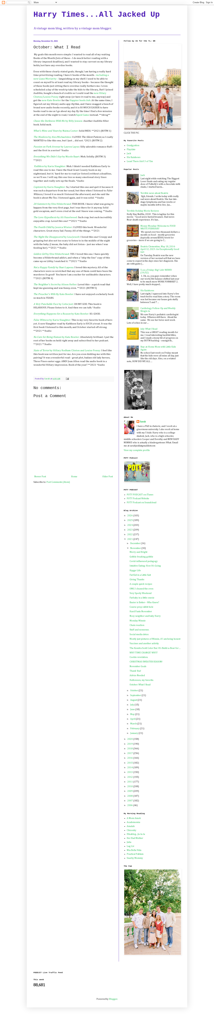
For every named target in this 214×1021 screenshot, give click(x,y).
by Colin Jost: (53, 304)
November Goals (138, 666)
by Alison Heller (55, 284)
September (136, 695)
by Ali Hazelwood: (55, 217)
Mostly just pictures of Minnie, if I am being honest (155, 639)
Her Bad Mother (135, 838)
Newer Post (40, 476)
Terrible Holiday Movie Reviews (143, 211)
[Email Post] (67, 379)
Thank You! (135, 671)
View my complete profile (137, 450)
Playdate (131, 149)
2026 (130, 515)
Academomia (133, 822)
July (132, 705)
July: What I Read (148, 329)
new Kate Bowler (51, 100)
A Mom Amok (134, 818)
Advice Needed (137, 675)
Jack (129, 153)
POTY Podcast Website (138, 498)
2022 (130, 534)
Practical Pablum (135, 854)
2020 (130, 739)
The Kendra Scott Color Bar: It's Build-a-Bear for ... (155, 648)
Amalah (131, 826)
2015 (130, 763)
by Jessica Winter (52, 227)
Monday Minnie (138, 621)
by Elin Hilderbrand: (51, 254)
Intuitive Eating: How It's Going (145, 566)
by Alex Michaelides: (52, 137)
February (135, 728)
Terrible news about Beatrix (154, 193)
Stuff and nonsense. (139, 630)
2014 (130, 767)
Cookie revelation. (139, 657)
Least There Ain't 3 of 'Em (140, 161)
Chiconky (131, 830)
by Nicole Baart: (56, 156)
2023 (130, 530)
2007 (130, 801)
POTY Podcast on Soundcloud (141, 502)
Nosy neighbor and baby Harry (145, 616)
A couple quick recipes (141, 584)
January (134, 733)
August (134, 700)
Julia (129, 842)
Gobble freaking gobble (141, 557)
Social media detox (139, 634)
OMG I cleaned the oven (141, 589)
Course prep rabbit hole (141, 607)
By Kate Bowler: (53, 294)
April (133, 719)
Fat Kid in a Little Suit (140, 575)
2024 (130, 525)
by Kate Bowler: (61, 314)
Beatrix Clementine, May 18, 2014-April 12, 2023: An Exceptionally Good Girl (159, 249)
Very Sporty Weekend (140, 593)
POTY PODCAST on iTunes (140, 495)
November (135, 548)
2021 (130, 539)
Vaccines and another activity (144, 643)
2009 (130, 791)
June (132, 709)
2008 (130, 796)
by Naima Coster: (56, 131)
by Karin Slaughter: (50, 166)
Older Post (107, 476)
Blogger (113, 999)
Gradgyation (133, 145)
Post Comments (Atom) (58, 482)
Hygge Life (135, 570)
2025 (130, 520)
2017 (130, 753)
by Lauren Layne (56, 146)
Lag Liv (130, 846)
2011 (130, 782)
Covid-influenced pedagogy (144, 561)
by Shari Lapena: (53, 267)
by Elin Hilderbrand (52, 204)
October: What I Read (140, 685)
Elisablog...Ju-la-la (136, 834)
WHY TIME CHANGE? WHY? (144, 653)
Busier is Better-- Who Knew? (144, 602)
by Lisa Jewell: (56, 237)
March (133, 724)
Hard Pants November (141, 611)
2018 (130, 748)
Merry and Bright (138, 552)
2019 (130, 744)
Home (74, 476)
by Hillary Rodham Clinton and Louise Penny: (67, 350)
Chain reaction (137, 625)
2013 (130, 772)
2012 (130, 777)
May (132, 714)
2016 (130, 758)
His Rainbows (133, 157)
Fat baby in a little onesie (142, 598)
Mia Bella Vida (134, 850)
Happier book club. (80, 100)
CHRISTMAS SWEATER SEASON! (146, 662)
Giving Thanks (137, 579)
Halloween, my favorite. (142, 680)
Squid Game (83, 115)
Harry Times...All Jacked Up (96, 14)
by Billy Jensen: (58, 121)
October (134, 690)
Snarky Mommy (135, 858)
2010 (130, 786)
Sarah (143, 422)
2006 (130, 805)
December (135, 543)
